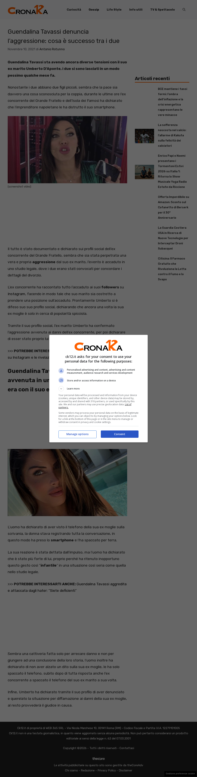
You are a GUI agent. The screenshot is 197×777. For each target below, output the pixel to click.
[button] (98, 388)
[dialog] (98, 388)
